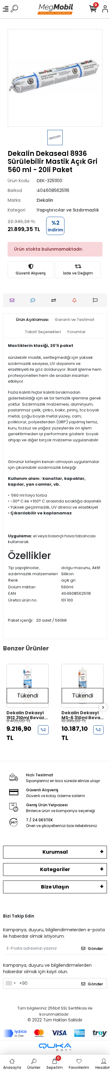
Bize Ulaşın (55, 886)
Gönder (95, 948)
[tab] (32, 320)
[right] (103, 707)
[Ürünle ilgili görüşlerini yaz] (34, 300)
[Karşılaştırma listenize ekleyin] (55, 300)
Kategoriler (55, 869)
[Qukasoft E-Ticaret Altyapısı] (55, 1047)
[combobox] (10, 983)
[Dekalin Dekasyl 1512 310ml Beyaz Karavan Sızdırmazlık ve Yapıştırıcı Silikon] (27, 686)
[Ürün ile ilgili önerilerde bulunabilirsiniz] (96, 300)
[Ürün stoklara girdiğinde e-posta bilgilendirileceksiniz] (76, 300)
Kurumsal (55, 851)
